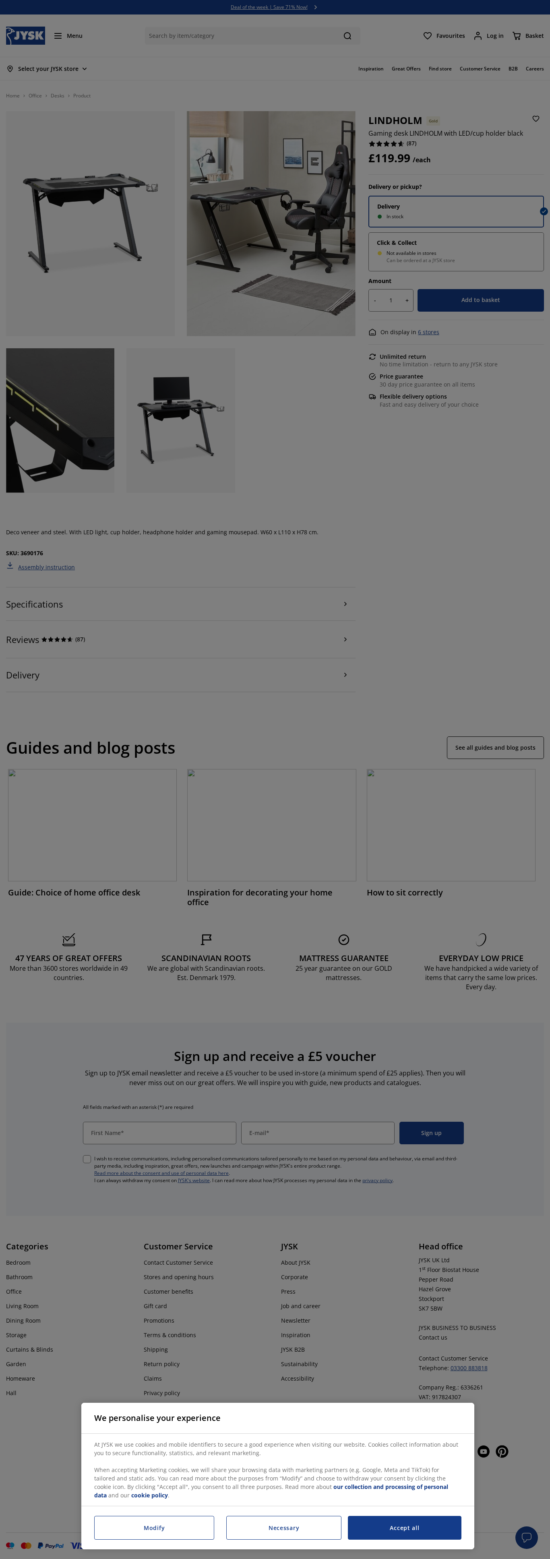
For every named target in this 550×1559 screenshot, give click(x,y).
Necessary (284, 1528)
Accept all (404, 1528)
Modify (154, 1528)
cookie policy (149, 1495)
